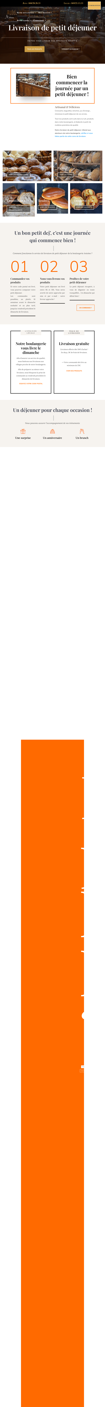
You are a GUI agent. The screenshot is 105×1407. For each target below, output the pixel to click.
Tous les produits (34, 49)
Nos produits (44, 12)
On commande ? (85, 308)
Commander (38, 20)
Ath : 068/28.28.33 (31, 3)
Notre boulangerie (25, 12)
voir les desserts (84, 207)
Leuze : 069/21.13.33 (73, 3)
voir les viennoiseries (18, 175)
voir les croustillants (15, 208)
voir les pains (66, 175)
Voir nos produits (74, 371)
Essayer (83, 1071)
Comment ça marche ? (70, 49)
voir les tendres (47, 207)
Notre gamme (23, 20)
